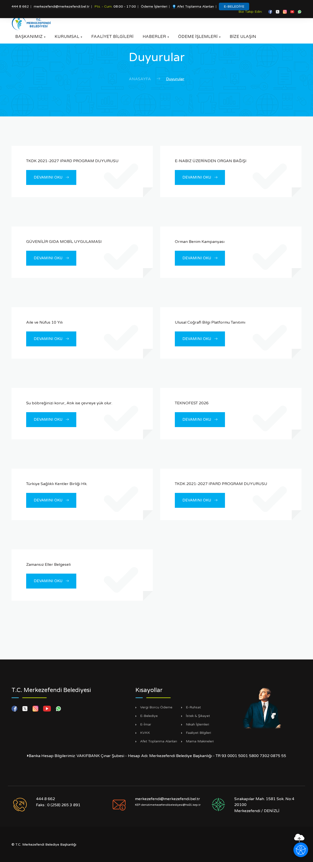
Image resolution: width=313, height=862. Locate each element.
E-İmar (145, 724)
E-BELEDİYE (234, 6)
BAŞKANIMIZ (30, 36)
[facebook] (270, 12)
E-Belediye (149, 716)
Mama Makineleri (200, 741)
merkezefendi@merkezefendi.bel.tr (61, 6)
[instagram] (285, 12)
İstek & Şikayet (198, 716)
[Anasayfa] (32, 23)
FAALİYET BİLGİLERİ (112, 36)
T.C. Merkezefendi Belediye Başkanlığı (45, 844)
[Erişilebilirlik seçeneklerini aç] (300, 849)
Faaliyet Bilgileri (198, 733)
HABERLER (156, 36)
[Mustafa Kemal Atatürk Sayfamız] (262, 707)
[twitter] (278, 12)
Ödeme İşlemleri (154, 6)
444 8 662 (20, 6)
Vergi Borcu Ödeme (156, 707)
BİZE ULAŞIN (243, 36)
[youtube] (292, 12)
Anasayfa (140, 79)
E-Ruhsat (193, 707)
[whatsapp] (300, 12)
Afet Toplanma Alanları (195, 6)
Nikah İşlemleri (197, 724)
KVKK (145, 733)
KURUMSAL (68, 36)
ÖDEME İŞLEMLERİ (199, 36)
